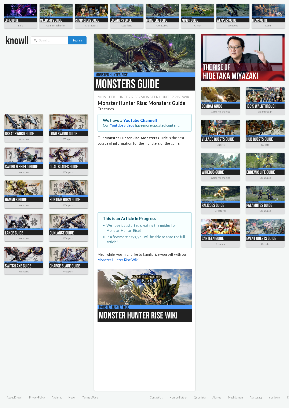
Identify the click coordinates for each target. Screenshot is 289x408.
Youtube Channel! (140, 120)
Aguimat (57, 397)
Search (77, 40)
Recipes (220, 244)
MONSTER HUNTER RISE (118, 97)
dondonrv (274, 397)
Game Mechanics (56, 25)
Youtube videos (122, 125)
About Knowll (14, 397)
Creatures (162, 25)
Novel (72, 397)
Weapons (233, 25)
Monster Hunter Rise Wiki (118, 260)
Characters (91, 25)
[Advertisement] (46, 79)
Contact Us (156, 397)
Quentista (200, 397)
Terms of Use (90, 397)
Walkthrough (265, 111)
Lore (20, 25)
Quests (220, 144)
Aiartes (216, 397)
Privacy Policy (37, 397)
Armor (197, 25)
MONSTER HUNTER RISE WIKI (165, 97)
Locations (126, 25)
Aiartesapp (256, 397)
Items (268, 25)
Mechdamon (235, 397)
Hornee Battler (178, 397)
